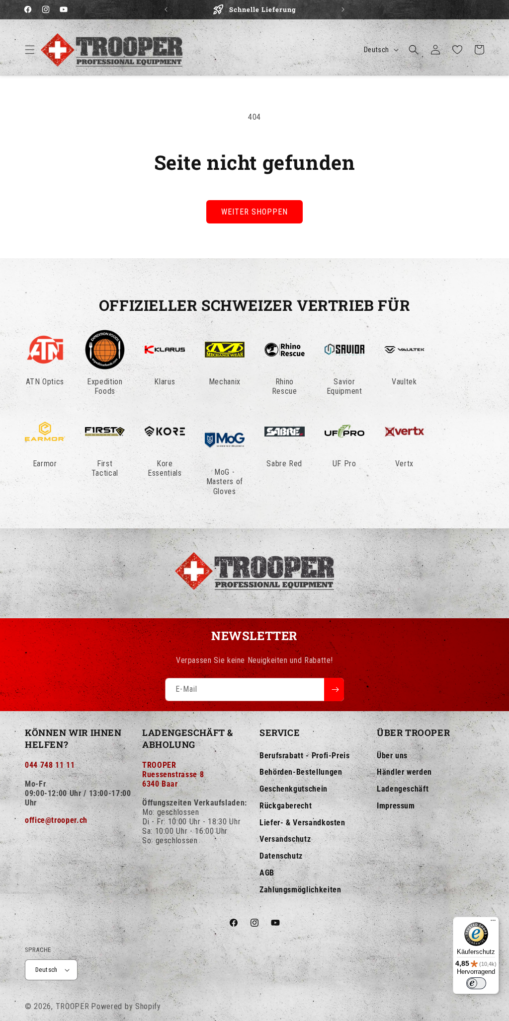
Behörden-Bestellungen (300, 772)
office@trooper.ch (56, 820)
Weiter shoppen (254, 212)
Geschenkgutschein (293, 789)
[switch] (476, 983)
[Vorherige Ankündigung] (166, 9)
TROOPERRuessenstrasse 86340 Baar (173, 774)
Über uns (392, 755)
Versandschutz (285, 839)
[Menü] (493, 923)
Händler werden (404, 772)
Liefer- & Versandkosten (302, 822)
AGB (266, 872)
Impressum (396, 805)
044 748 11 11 (50, 765)
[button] (30, 50)
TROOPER (72, 1006)
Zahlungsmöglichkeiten (300, 889)
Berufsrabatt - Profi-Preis (304, 755)
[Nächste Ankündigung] (343, 9)
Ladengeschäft (402, 789)
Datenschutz (281, 856)
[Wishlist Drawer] (457, 50)
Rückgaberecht (285, 805)
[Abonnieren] (334, 689)
